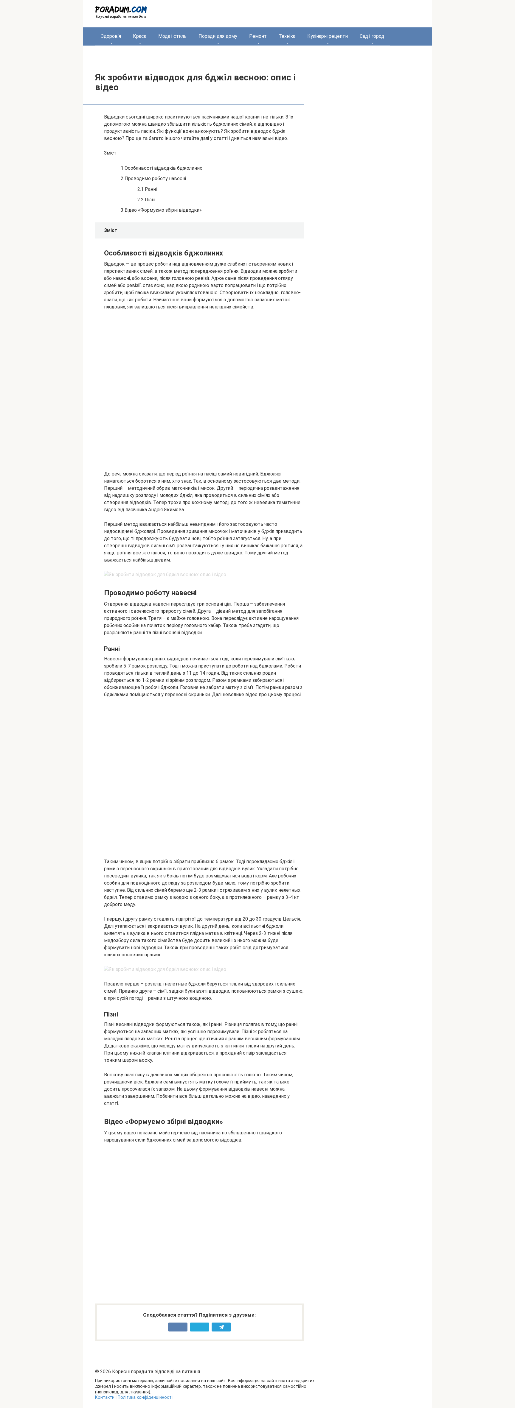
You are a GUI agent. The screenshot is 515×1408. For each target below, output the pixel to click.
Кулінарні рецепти (327, 36)
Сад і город (372, 36)
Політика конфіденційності (145, 1397)
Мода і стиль (172, 36)
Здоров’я (111, 36)
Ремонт (258, 36)
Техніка (287, 36)
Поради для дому (217, 36)
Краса (139, 36)
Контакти (104, 1397)
